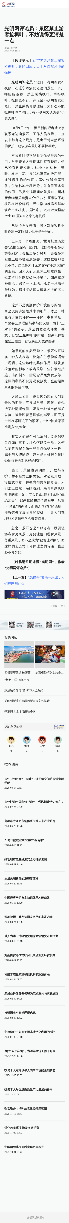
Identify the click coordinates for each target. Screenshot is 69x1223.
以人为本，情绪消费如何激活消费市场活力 (31, 936)
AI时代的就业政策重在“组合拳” (24, 840)
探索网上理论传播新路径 (20, 711)
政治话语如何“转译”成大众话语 (24, 690)
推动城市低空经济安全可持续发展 (25, 859)
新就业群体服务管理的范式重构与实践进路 (31, 993)
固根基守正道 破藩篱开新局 (21, 672)
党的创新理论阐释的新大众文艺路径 (27, 700)
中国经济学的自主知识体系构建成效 (27, 897)
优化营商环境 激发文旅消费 (21, 1127)
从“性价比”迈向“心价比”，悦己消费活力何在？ (34, 801)
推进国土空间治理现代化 (20, 1012)
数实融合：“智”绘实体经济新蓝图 (25, 1108)
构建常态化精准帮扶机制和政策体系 (27, 974)
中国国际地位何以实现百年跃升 (24, 1146)
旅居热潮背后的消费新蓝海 (21, 878)
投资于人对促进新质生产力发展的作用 (28, 1089)
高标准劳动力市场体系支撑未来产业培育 (29, 820)
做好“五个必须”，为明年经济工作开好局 (29, 1051)
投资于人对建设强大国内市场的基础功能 (29, 1070)
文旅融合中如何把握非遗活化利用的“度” (29, 1031)
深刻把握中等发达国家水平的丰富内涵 (28, 916)
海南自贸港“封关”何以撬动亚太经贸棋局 (29, 955)
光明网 (14, 48)
